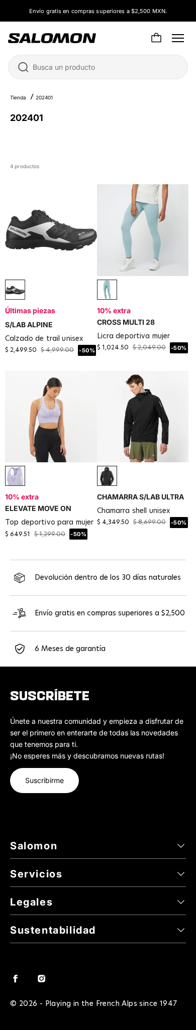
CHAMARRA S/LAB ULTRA (140, 496)
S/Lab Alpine (29, 324)
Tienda (18, 97)
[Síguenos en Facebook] (15, 978)
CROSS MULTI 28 (126, 322)
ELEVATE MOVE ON (38, 508)
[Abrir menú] (178, 38)
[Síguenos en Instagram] (41, 978)
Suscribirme (44, 780)
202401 (44, 97)
